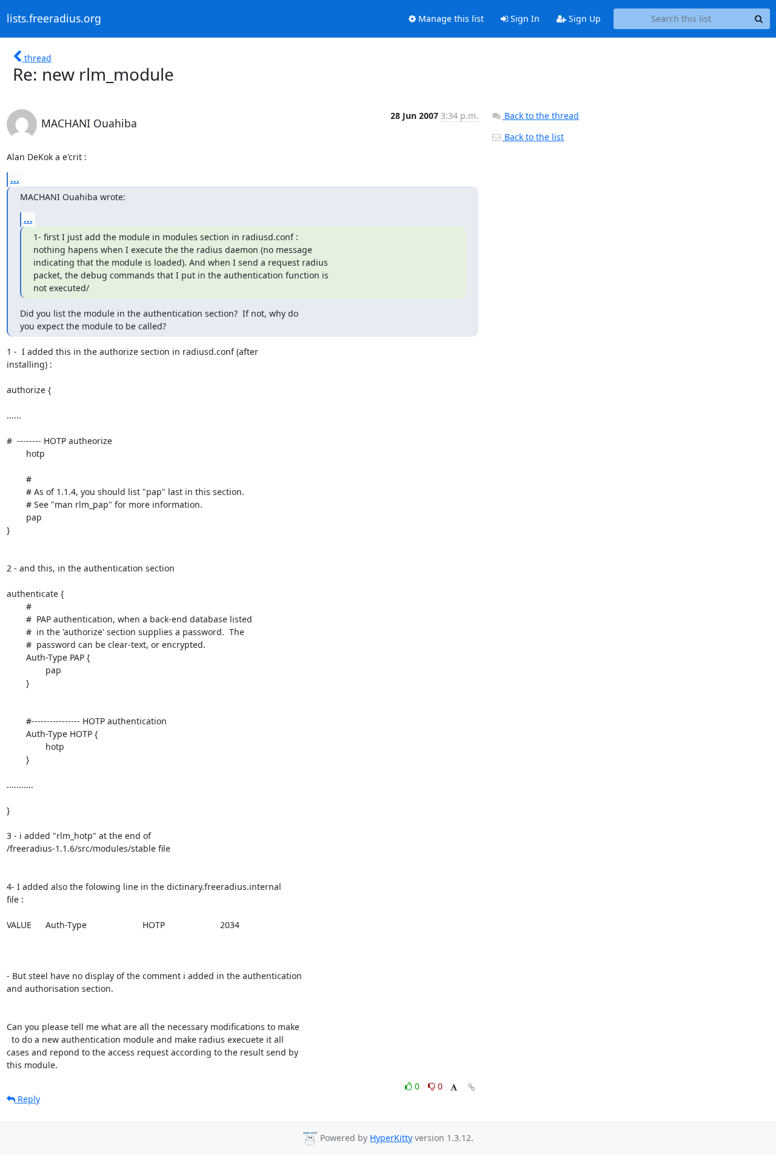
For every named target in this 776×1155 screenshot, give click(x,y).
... (14, 179)
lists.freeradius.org (54, 19)
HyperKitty (391, 1137)
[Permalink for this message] (471, 1087)
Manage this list (450, 18)
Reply (27, 1099)
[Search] (759, 18)
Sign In (524, 18)
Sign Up (583, 18)
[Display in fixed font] (454, 1088)
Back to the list (533, 137)
